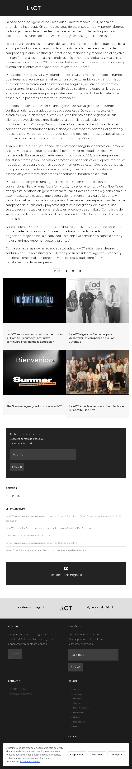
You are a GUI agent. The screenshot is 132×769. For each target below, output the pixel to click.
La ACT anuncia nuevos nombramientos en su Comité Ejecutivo (97, 408)
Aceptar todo (77, 754)
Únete (15, 653)
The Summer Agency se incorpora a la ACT (34, 406)
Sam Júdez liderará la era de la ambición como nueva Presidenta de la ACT (47, 550)
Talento (76, 703)
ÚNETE (76, 726)
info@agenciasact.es (20, 693)
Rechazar (97, 754)
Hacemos (77, 699)
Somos (76, 689)
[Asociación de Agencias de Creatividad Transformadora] (33, 8)
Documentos (78, 712)
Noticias (76, 717)
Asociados (77, 694)
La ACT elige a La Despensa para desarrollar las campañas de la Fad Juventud (92, 338)
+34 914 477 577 (18, 688)
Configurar (117, 754)
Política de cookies (30, 761)
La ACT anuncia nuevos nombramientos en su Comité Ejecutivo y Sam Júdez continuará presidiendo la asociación (34, 338)
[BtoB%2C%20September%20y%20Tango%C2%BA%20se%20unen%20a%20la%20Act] (66, 271)
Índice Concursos (81, 708)
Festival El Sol (79, 722)
